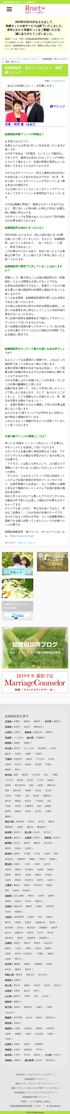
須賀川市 (38, 732)
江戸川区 (36, 775)
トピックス (16, 59)
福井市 (17, 838)
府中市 (8, 801)
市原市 (8, 764)
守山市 (28, 901)
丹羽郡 (48, 875)
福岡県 (8, 1028)
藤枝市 (37, 843)
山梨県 (28, 838)
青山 (46, 775)
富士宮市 (48, 843)
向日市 (8, 912)
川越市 (28, 754)
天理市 (49, 964)
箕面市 (28, 922)
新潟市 (17, 832)
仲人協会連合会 (53, 1106)
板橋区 (48, 806)
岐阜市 (17, 853)
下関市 (27, 996)
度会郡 (26, 890)
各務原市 (21, 859)
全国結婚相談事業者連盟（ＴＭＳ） (26, 1106)
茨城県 (8, 737)
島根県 (8, 980)
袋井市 (27, 843)
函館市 (27, 721)
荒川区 (18, 806)
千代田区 (39, 801)
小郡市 (28, 1034)
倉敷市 (27, 985)
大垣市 (47, 853)
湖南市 (38, 901)
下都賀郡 (40, 737)
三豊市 (49, 1007)
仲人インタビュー (31, 59)
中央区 (8, 806)
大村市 (17, 1049)
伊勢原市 (20, 821)
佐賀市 (27, 1044)
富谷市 (17, 727)
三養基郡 (38, 1044)
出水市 (39, 1060)
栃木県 (30, 737)
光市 (36, 996)
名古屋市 (29, 869)
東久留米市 (20, 785)
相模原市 (9, 827)
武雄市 (17, 1044)
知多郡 (40, 869)
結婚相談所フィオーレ (35, 1079)
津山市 (37, 985)
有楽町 (28, 790)
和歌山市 (30, 974)
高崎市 (17, 743)
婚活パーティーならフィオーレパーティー (35, 1083)
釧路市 (37, 721)
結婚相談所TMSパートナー (35, 1097)
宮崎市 (17, 1060)
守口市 (40, 933)
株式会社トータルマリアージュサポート (34, 1074)
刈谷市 (50, 880)
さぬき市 (9, 1012)
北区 (49, 801)
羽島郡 (52, 859)
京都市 (39, 906)
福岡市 (39, 1028)
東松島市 (38, 727)
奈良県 (8, 964)
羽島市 (42, 859)
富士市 (17, 843)
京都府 (8, 906)
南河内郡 (9, 927)
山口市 (45, 996)
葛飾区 (8, 816)
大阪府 (8, 917)
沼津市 (28, 848)
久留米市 (28, 1028)
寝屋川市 (19, 933)
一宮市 (27, 864)
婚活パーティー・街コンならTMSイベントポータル (35, 1088)
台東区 (48, 811)
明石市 (18, 959)
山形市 (17, 732)
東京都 (8, 775)
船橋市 (8, 769)
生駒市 (27, 964)
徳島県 (8, 1001)
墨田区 (25, 775)
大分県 (48, 1055)
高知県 (8, 1023)
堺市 (40, 917)
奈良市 (8, 969)
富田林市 (43, 938)
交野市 (20, 938)
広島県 (8, 991)
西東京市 (47, 796)
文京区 (28, 811)
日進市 (17, 864)
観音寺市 (28, 1007)
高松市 (17, 1007)
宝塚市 (8, 959)
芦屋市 (40, 954)
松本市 (56, 838)
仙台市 (27, 727)
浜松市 (18, 848)
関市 (56, 853)
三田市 (18, 948)
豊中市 (8, 922)
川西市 (8, 954)
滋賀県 (8, 896)
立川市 (48, 790)
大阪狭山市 (40, 922)
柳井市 (17, 996)
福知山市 (18, 906)
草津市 (31, 896)
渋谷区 (38, 790)
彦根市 (51, 896)
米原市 (8, 901)
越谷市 (8, 754)
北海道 (8, 721)
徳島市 (17, 1001)
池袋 (31, 785)
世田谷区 (17, 790)
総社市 (57, 985)
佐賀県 (8, 1044)
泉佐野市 (31, 938)
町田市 (28, 801)
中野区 (18, 796)
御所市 (28, 969)
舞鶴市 (29, 906)
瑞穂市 (32, 859)
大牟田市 (50, 1028)
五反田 (8, 796)
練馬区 (18, 811)
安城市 (50, 869)
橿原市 (18, 969)
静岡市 (8, 848)
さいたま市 (29, 748)
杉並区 (36, 796)
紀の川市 (42, 974)
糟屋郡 (18, 1034)
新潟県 (8, 832)
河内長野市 (19, 917)
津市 (7, 890)
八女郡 (17, 1028)
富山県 (28, 832)
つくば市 (18, 737)
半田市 (8, 869)
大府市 (28, 875)
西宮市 (37, 943)
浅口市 (47, 985)
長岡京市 (50, 906)
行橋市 (50, 1034)
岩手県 (48, 721)
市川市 (51, 759)
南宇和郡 (18, 1017)
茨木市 (20, 927)
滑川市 (47, 832)
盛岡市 (57, 721)
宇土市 (27, 1055)
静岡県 (8, 843)
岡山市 (17, 985)
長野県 (48, 838)
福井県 (8, 838)
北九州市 (39, 1034)
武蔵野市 (29, 806)
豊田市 (18, 875)
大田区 (40, 785)
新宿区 (8, 811)
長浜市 (18, 901)
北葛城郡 (38, 964)
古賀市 (8, 1034)
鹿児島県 (29, 1060)
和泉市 (30, 933)
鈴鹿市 (49, 885)
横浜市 (51, 821)
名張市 (16, 890)
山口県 (8, 996)
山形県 (8, 732)
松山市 (29, 1017)
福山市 (27, 991)
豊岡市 (48, 948)
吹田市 (52, 922)
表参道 (50, 780)
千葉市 (48, 764)
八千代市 (40, 759)
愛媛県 (8, 1017)
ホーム (4, 59)
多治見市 (9, 859)
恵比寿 (20, 780)
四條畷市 (43, 927)
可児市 (37, 853)
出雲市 (17, 980)
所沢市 (17, 748)
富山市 (37, 832)
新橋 (7, 790)
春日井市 (29, 880)
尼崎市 (50, 954)
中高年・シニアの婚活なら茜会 (35, 1101)
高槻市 (18, 922)
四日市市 (38, 885)
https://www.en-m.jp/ (22, 536)
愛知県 (8, 864)
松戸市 (18, 764)
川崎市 (20, 827)
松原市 (31, 917)
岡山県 (8, 985)
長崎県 (8, 1049)
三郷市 (38, 754)
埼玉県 (8, 748)
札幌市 (17, 721)
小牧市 (37, 864)
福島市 (49, 732)
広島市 (17, 991)
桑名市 (17, 885)
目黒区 (8, 785)
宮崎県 (8, 1060)
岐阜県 (8, 853)
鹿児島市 (50, 1060)
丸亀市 (39, 1007)
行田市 (18, 754)
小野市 (28, 948)
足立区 (38, 811)
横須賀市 (41, 827)
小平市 (40, 780)
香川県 (8, 1007)
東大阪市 (31, 927)
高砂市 (17, 943)
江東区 (55, 775)
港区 (39, 806)
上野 (27, 796)
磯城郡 (17, 964)
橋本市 (19, 974)
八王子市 (9, 780)
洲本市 (27, 943)
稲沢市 (40, 880)
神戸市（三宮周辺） (24, 954)
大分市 (57, 1055)
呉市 (36, 991)
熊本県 (8, 1055)
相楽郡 (18, 912)
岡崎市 (8, 875)
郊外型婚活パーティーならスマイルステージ (34, 1092)
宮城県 (8, 727)
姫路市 (8, 948)
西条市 (39, 1017)
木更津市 (18, 759)
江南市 (8, 880)
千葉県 (8, 759)
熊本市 (37, 1055)
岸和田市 (9, 938)
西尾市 (18, 880)
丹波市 (38, 948)
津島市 (18, 869)
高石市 (50, 933)
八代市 (17, 1055)
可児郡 (27, 853)
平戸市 (39, 1049)
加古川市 (48, 943)
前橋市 (27, 743)
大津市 (41, 896)
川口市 (53, 748)
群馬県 (8, 743)
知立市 (47, 864)
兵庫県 (8, 943)
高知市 (17, 1023)
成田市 (29, 759)
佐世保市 (28, 1049)
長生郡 (38, 764)
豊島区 (18, 801)
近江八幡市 (19, 896)
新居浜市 (50, 1017)
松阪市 (27, 885)
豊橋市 (38, 875)
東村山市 (51, 785)
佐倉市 (28, 764)
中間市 (8, 1039)
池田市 (54, 927)
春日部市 (42, 748)
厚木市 (31, 821)
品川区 (30, 780)
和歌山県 (9, 974)
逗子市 (41, 821)
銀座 (16, 775)
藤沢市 (30, 827)
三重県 (8, 885)
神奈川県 (9, 821)
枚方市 (8, 933)
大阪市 (49, 917)
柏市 (17, 769)
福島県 (28, 732)
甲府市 (37, 838)
